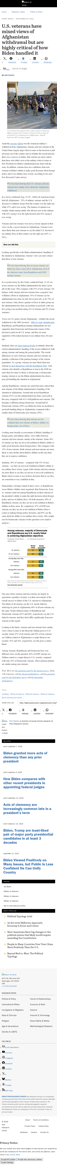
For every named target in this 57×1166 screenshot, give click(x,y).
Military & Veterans (17, 694)
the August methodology (29, 673)
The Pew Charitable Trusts (39, 1109)
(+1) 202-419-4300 (9, 986)
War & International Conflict (12, 697)
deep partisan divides (27, 345)
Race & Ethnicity (9, 1015)
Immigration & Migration (13, 1010)
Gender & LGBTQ (9, 1031)
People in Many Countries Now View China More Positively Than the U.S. (30, 946)
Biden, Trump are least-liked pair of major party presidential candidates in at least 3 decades (28, 836)
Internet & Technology (40, 1015)
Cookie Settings (7, 1163)
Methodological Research (41, 1026)
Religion (5, 1020)
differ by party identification (42, 322)
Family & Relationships (40, 998)
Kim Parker (9, 75)
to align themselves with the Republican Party (28, 365)
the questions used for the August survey (32, 670)
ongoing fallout (16, 143)
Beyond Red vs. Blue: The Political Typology (25, 955)
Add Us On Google (19, 68)
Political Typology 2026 (19, 916)
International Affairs (10, 1004)
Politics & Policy (9, 998)
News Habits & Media (39, 1020)
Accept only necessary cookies (30, 1159)
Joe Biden (5, 694)
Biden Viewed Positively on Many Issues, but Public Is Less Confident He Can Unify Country (28, 866)
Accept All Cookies (8, 1159)
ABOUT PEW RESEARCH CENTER (14, 1096)
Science (33, 1010)
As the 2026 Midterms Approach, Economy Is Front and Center (25, 924)
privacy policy (15, 1154)
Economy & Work (37, 1004)
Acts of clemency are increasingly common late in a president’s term (27, 808)
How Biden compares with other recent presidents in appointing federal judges (24, 783)
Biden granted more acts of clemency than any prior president (25, 757)
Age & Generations (10, 1026)
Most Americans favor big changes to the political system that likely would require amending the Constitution (29, 935)
